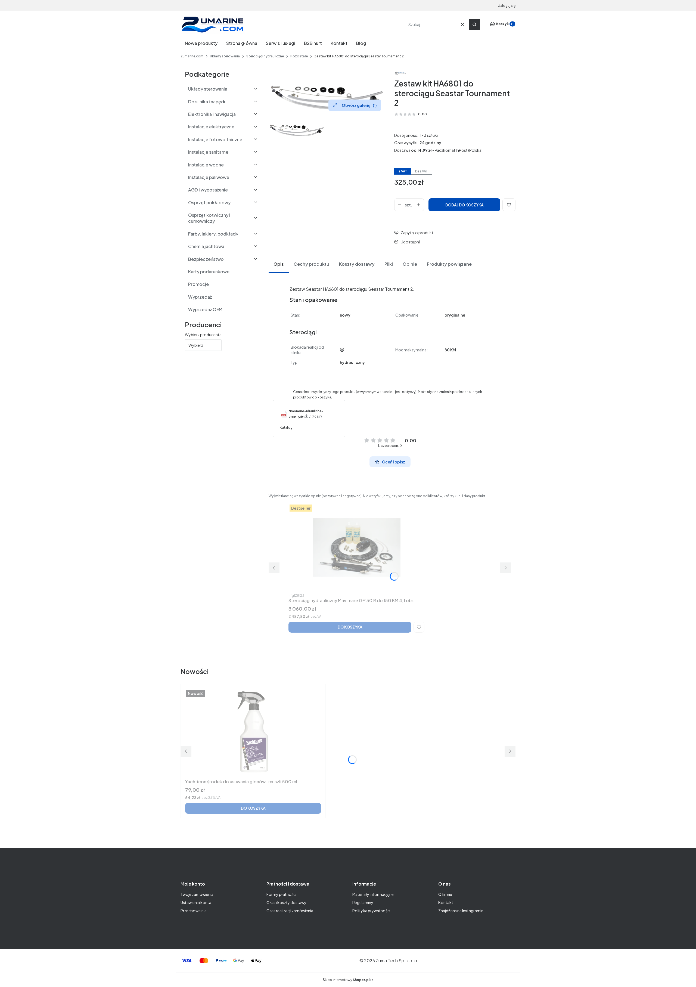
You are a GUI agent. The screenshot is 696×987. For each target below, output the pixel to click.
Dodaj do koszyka (464, 204)
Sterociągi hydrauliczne (265, 56)
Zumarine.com (192, 56)
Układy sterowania (225, 56)
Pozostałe (299, 56)
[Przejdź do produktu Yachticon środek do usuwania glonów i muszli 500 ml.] (253, 732)
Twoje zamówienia (197, 894)
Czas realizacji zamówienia (289, 910)
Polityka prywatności (371, 910)
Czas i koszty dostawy (286, 902)
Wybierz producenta (203, 334)
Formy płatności (281, 894)
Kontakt (445, 902)
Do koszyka (350, 626)
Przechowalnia (194, 910)
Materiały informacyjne (373, 894)
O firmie (445, 894)
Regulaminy (362, 902)
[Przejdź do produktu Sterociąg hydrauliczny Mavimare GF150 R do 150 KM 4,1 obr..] (356, 547)
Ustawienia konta (196, 902)
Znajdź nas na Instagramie (460, 910)
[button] (474, 24)
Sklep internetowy (346, 980)
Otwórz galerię (359, 105)
